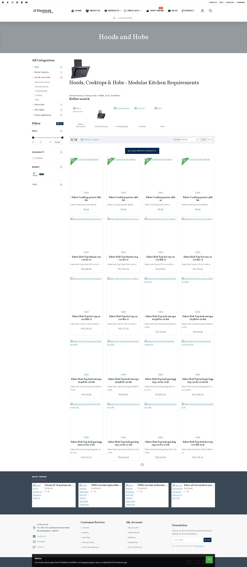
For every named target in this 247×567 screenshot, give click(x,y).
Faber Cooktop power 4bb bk (198, 199)
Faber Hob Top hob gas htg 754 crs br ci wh (160, 443)
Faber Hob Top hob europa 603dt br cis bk (160, 318)
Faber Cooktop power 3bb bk (123, 199)
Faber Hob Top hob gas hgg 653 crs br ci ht (160, 381)
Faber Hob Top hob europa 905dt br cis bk (123, 381)
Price (34, 131)
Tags (34, 184)
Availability (38, 152)
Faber (86, 192)
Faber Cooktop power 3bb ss (160, 199)
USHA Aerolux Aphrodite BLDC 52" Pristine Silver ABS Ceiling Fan (106, 485)
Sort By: (177, 139)
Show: (203, 139)
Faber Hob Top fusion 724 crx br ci (123, 258)
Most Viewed (39, 477)
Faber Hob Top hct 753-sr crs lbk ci (160, 258)
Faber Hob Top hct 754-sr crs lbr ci (123, 318)
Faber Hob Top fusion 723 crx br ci (86, 258)
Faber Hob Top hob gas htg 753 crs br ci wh (123, 443)
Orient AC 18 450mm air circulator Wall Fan (60, 485)
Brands (35, 167)
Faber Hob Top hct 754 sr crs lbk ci (86, 318)
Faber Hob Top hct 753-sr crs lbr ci (198, 258)
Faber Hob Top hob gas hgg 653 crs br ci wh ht (197, 381)
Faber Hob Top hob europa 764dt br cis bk (86, 381)
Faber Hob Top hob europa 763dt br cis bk (198, 318)
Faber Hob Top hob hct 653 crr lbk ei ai (198, 443)
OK (209, 559)
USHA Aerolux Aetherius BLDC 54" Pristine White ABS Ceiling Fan (153, 485)
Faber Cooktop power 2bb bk (86, 199)
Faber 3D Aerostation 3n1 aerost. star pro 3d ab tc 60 (199, 485)
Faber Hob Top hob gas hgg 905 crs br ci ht (86, 443)
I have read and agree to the (189, 546)
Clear (60, 124)
